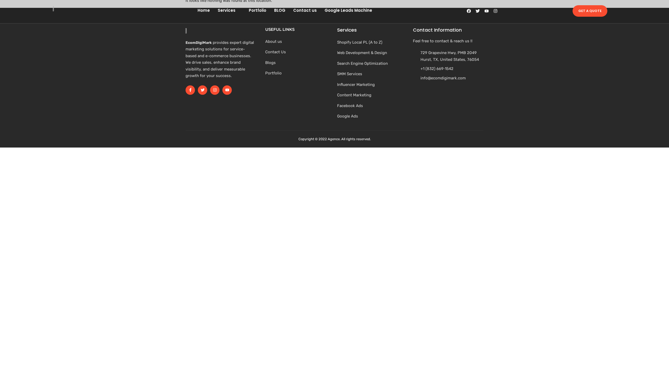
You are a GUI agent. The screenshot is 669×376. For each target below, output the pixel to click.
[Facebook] (469, 11)
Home (204, 10)
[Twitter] (478, 11)
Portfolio (257, 10)
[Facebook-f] (190, 90)
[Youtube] (487, 11)
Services (226, 10)
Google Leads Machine (348, 10)
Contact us (305, 10)
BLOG (279, 10)
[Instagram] (495, 11)
